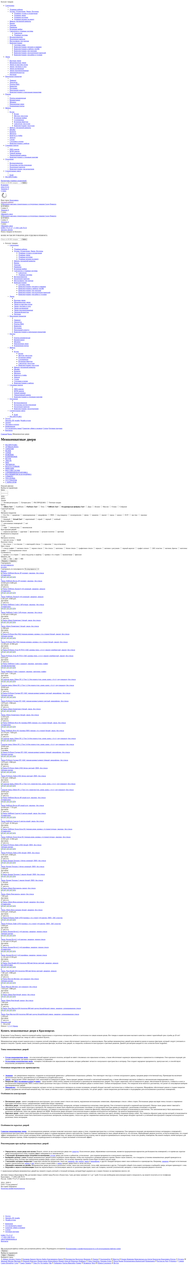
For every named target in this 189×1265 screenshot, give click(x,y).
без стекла (7, 544)
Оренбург (96, 1261)
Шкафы (12, 130)
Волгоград (79, 1259)
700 (10, 559)
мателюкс (59, 548)
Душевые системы (21, 35)
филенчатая (34, 532)
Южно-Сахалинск (104, 1263)
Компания (9, 1224)
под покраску (62, 515)
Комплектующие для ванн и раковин (28, 47)
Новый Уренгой (65, 1261)
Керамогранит (15, 100)
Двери (7, 57)
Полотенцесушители (17, 39)
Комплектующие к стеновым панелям (24, 157)
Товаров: (5, 210)
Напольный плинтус (17, 90)
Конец (15, 1026)
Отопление (9, 159)
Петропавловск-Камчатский (134, 1261)
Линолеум (13, 82)
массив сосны (9, 540)
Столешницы (19, 120)
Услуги (7, 418)
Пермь (120, 1261)
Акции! (8, 422)
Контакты (9, 430)
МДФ (19, 540)
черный (48, 519)
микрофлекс (42, 515)
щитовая (60, 532)
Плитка (8, 94)
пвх (76, 1161)
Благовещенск (52, 1259)
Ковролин (13, 86)
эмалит (104, 515)
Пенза (116, 1261)
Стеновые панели (11, 145)
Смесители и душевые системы (21, 31)
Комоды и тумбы (16, 135)
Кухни (16, 114)
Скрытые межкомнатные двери (13, 1131)
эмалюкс (144, 515)
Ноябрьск (82, 1261)
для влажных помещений (13, 523)
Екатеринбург (105, 1259)
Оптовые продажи (55, 428)
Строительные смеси (13, 171)
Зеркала (12, 137)
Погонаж (13, 74)
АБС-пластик (157, 548)
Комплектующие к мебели (19, 143)
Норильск (74, 1261)
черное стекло (37, 548)
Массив (106, 507)
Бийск (44, 1259)
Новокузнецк (43, 1261)
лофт (5, 527)
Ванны (12, 23)
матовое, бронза (171, 548)
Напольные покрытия (13, 76)
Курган (173, 1259)
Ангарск (12, 1259)
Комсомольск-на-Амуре (143, 1259)
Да (4, 511)
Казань (123, 1259)
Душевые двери (20, 15)
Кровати (13, 132)
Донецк (95, 1259)
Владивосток (70, 1259)
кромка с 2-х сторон (11, 555)
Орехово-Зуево (105, 1261)
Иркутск (116, 1259)
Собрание (123, 507)
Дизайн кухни (25, 420)
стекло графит (9, 548)
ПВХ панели (14, 149)
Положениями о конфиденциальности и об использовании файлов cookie (93, 1249)
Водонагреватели (16, 37)
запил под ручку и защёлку (31, 555)
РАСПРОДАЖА (11, 177)
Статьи (45, 428)
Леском (97, 507)
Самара (181, 1261)
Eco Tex (6, 515)
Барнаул (33, 1259)
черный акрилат (128, 548)
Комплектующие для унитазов (25, 51)
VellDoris (53, 507)
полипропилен (75, 515)
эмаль (112, 515)
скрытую (75, 1151)
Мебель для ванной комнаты (20, 21)
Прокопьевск (150, 1261)
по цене (4, 567)
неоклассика (14, 527)
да (4, 536)
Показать (11, 1255)
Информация (10, 426)
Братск (60, 1259)
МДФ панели (15, 151)
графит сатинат (143, 548)
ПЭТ (127, 515)
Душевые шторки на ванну (24, 19)
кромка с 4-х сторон (52, 555)
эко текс (135, 515)
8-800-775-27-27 (7, 228)
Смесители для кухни (22, 124)
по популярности (7, 565)
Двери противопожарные (19, 70)
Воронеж (87, 1259)
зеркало (98, 548)
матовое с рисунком (111, 548)
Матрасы (13, 133)
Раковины (13, 27)
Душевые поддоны (21, 17)
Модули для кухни (21, 116)
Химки (78, 1263)
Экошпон (9, 1075)
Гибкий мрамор (15, 153)
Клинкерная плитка (17, 106)
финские (78, 555)
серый (40, 519)
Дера (89, 507)
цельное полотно (48, 532)
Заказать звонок (7, 230)
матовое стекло (23, 548)
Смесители (18, 33)
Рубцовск (172, 1261)
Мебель (8, 108)
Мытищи (17, 1261)
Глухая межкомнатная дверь (16, 1057)
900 (22, 559)
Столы (12, 139)
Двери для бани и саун (18, 67)
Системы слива (19, 45)
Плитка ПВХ (14, 84)
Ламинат (13, 80)
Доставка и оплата (12, 424)
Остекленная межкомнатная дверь (19, 1061)
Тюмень (28, 1263)
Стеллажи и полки (17, 141)
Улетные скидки (55, 502)
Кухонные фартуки (21, 122)
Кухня (12, 112)
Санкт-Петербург (7, 1263)
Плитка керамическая (18, 98)
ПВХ (52, 515)
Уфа (50, 1263)
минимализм (27, 527)
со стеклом (18, 544)
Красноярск (14, 200)
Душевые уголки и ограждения (25, 13)
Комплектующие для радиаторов (22, 169)
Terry (42, 507)
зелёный (57, 519)
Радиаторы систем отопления (21, 165)
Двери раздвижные (17, 68)
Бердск (39, 1259)
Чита (93, 1263)
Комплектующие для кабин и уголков (28, 55)
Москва (11, 1261)
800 (16, 559)
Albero (8, 507)
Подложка (13, 88)
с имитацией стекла (32, 544)
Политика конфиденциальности (13, 1188)
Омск (90, 1261)
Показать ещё (6, 1022)
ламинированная (29, 515)
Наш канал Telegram (8, 1194)
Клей (11, 175)
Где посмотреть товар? (13, 428)
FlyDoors (32, 507)
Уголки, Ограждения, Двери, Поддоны (24, 11)
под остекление (60, 544)
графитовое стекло (86, 548)
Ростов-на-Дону (163, 1261)
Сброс (4, 1255)
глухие (52, 1155)
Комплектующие (16, 43)
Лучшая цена (26, 502)
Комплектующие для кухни (24, 126)
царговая (23, 532)
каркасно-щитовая (10, 532)
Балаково (26, 1259)
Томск (22, 1263)
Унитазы (13, 25)
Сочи (16, 1263)
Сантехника (9, 5)
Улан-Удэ (36, 1263)
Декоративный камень (18, 155)
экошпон (95, 515)
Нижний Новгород (30, 1261)
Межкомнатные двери (18, 63)
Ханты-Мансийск (69, 1263)
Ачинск (18, 1259)
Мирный (4, 1261)
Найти (24, 183)
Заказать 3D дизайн (12, 420)
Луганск (181, 1259)
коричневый (30, 519)
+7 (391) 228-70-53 (20, 228)
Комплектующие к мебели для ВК (26, 49)
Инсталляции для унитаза (19, 41)
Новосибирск (53, 1261)
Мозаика (13, 102)
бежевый (7, 519)
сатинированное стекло (18, 550)
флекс (86, 515)
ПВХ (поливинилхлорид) (24, 1081)
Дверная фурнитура (17, 72)
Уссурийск (44, 1263)
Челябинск (87, 1263)
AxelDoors (20, 507)
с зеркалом (47, 544)
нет (26, 523)
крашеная (15, 515)
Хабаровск (58, 1263)
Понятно (4, 1251)
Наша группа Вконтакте (10, 1190)
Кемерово (130, 1259)
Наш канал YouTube (8, 1192)
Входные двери (15, 61)
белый (17, 519)
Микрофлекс (10, 1087)
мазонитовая (67, 555)
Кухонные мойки (16, 29)
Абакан (5, 1259)
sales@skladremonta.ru (9, 1239)
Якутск (116, 1263)
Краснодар (157, 1259)
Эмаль (7, 1079)
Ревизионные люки (17, 104)
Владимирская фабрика (73, 507)
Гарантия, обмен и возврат (32, 428)
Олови (114, 507)
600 (5, 559)
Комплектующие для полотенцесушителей (30, 53)
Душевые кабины (16, 9)
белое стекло (71, 548)
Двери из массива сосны (19, 65)
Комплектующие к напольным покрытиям (25, 92)
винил (119, 515)
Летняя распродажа (11, 502)
